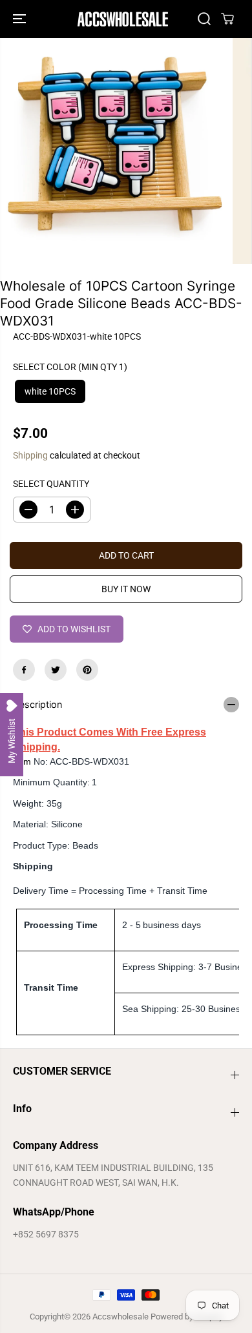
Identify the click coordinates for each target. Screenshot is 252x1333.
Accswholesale (120, 1316)
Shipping (30, 455)
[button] (20, 19)
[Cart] (227, 18)
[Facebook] (24, 670)
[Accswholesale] (123, 19)
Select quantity (51, 484)
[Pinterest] (87, 670)
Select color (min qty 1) (70, 367)
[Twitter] (56, 670)
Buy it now (126, 589)
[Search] (204, 18)
